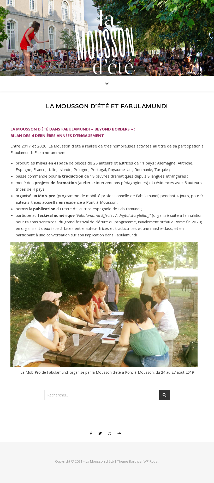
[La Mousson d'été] (107, 40)
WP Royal (151, 461)
